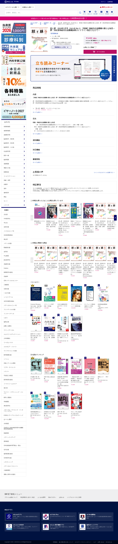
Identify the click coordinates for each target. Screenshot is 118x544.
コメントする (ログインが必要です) (103, 172)
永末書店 (6, 423)
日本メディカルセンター (11, 280)
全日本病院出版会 (9, 301)
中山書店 (6, 255)
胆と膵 (54, 23)
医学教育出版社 (8, 379)
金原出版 (6, 227)
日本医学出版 (8, 458)
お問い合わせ (101, 542)
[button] (115, 218)
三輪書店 (6, 284)
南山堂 (6, 239)
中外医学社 (7, 218)
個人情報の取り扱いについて (66, 542)
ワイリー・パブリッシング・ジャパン (13, 392)
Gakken (6, 268)
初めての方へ (52, 497)
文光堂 (6, 214)
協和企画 (6, 322)
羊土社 (6, 222)
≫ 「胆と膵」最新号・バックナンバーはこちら (46, 108)
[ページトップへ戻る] (113, 541)
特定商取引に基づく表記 (27, 497)
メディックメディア (9, 437)
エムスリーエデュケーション (12, 334)
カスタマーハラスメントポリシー (83, 542)
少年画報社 (7, 338)
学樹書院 (6, 401)
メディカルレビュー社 (10, 305)
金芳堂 (6, 251)
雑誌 (40, 23)
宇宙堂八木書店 (8, 375)
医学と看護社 (8, 397)
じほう (6, 317)
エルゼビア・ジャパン (10, 346)
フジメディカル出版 (9, 309)
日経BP (6, 276)
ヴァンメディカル (9, 330)
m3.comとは (109, 542)
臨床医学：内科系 (47, 23)
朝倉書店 (6, 433)
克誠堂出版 (7, 264)
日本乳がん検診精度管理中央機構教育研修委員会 (13, 428)
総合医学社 (7, 260)
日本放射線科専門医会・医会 (12, 445)
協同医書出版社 (8, 453)
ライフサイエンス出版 (10, 350)
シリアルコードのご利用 (74, 497)
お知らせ (61, 497)
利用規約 (55, 542)
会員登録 (110, 1)
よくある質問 (41, 497)
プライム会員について (11, 497)
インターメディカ (9, 313)
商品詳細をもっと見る (60, 47)
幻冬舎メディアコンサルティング (13, 415)
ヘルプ (94, 542)
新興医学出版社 (8, 272)
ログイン (103, 1)
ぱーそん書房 (8, 419)
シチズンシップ (8, 462)
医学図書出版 (8, 355)
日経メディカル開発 (9, 363)
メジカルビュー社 (9, 231)
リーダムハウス (8, 342)
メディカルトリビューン (11, 466)
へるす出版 (7, 293)
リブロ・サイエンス (9, 367)
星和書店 (6, 441)
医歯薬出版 (7, 247)
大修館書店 (7, 470)
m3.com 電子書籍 (34, 23)
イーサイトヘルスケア (10, 384)
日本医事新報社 (8, 235)
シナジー (6, 371)
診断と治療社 (8, 326)
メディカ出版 (8, 243)
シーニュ (6, 359)
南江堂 (6, 388)
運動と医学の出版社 (9, 474)
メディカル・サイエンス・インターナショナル (13, 410)
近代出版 (6, 449)
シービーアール (8, 297)
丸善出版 (6, 289)
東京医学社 (7, 405)
